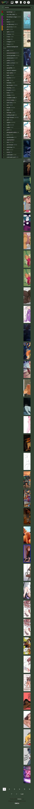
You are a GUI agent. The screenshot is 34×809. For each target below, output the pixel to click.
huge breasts (10, 117)
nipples (9, 122)
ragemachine (10, 139)
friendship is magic (12, 17)
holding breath (11, 115)
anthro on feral (11, 63)
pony (8, 135)
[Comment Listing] (16, 3)
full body (9, 112)
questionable (10, 137)
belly (8, 80)
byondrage (10, 12)
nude (8, 125)
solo (8, 142)
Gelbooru (19, 799)
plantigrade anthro (12, 132)
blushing (9, 87)
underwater (10, 154)
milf (8, 120)
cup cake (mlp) (11, 14)
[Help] (28, 3)
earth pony (10, 102)
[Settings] (24, 3)
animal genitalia (11, 55)
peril (8, 130)
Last (22, 794)
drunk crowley (10, 100)
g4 (7, 19)
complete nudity (11, 97)
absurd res (10, 26)
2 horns (9, 34)
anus (8, 65)
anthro (8, 60)
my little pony (10, 24)
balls (8, 75)
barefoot (9, 77)
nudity (8, 127)
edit (8, 29)
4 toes (8, 44)
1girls (8, 31)
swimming (9, 147)
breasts (9, 90)
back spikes (10, 72)
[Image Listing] (12, 3)
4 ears (8, 39)
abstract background (12, 46)
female (8, 107)
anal (8, 50)
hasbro (8, 21)
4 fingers (9, 41)
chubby (9, 95)
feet (8, 105)
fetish (8, 110)
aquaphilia (9, 68)
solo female (10, 144)
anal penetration (11, 53)
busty (8, 92)
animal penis (10, 58)
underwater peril (11, 157)
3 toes (8, 36)
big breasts (10, 85)
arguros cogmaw (11, 70)
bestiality (9, 82)
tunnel (8, 152)
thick (8, 149)
